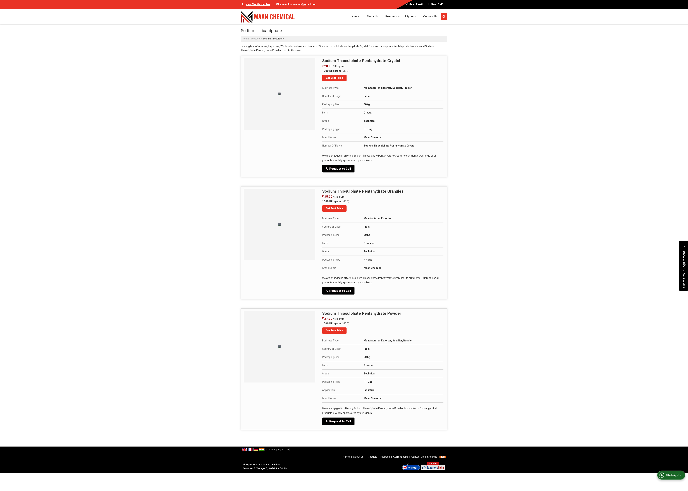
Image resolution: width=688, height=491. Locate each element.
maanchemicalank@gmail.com (298, 4)
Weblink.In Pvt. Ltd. (278, 468)
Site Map (432, 456)
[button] (258, 4)
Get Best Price (334, 77)
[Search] (444, 16)
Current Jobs (400, 456)
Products (391, 16)
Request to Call (340, 168)
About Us (372, 16)
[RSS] (442, 456)
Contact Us (430, 16)
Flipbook (410, 16)
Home (355, 16)
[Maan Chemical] (268, 17)
